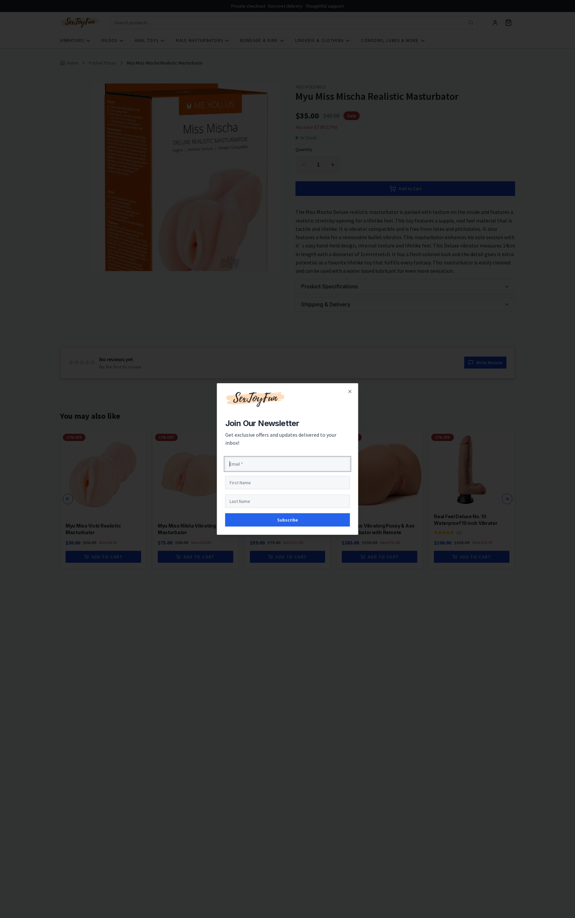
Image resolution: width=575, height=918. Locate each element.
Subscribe (287, 520)
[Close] (350, 391)
